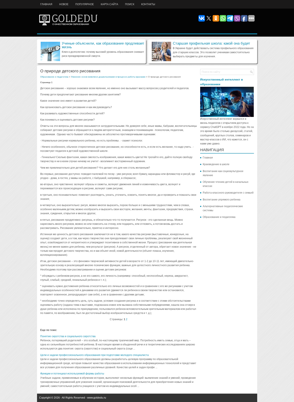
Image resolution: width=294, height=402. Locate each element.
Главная (46, 4)
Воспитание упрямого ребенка (221, 199)
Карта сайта (109, 4)
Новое (63, 4)
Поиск (129, 4)
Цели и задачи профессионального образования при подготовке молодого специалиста (94, 355)
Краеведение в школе (216, 164)
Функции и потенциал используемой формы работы (72, 373)
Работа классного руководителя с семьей (228, 192)
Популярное (84, 4)
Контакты (148, 4)
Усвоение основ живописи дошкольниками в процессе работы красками (108, 77)
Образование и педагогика (54, 77)
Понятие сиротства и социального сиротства (68, 336)
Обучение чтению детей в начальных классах (225, 184)
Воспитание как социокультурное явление (223, 173)
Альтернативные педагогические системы (223, 208)
